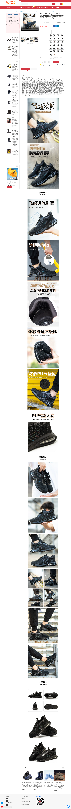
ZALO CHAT (38, 796)
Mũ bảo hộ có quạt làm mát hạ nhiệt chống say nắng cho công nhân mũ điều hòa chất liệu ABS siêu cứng (12, 182)
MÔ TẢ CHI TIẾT (26, 69)
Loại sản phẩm (24, 3)
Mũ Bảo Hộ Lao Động (18, 7)
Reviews (33, 69)
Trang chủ (10, 7)
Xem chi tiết (10, 187)
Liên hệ (57, 7)
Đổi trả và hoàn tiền (25, 802)
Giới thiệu (23, 798)
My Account (42, 0)
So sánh (51, 0)
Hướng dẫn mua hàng (25, 799)
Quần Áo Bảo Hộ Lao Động (30, 7)
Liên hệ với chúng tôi (25, 804)
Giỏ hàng (56, 0)
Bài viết (52, 7)
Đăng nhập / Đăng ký (62, 0)
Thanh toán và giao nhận (26, 801)
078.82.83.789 (10, 802)
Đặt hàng (57, 62)
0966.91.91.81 (10, 800)
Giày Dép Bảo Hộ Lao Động (42, 7)
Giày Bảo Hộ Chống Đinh (23, 9)
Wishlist (47, 0)
